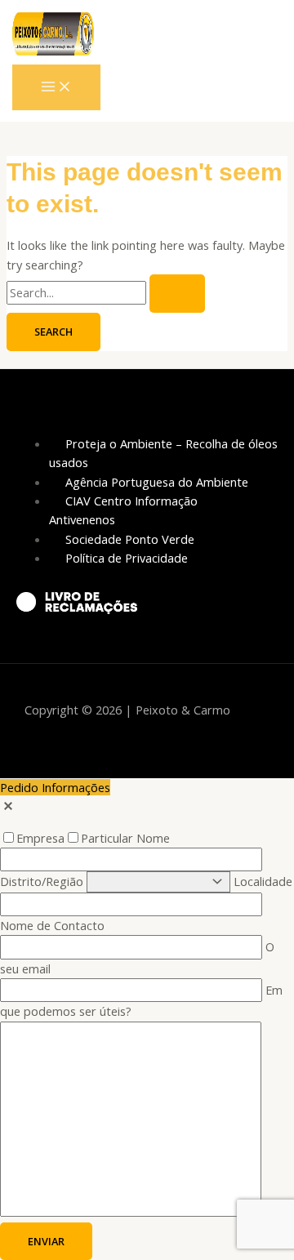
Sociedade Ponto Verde (129, 539)
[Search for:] (106, 292)
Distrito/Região (43, 881)
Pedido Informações (55, 787)
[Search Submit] (177, 293)
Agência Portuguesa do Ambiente (156, 482)
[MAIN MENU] (56, 87)
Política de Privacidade (126, 558)
